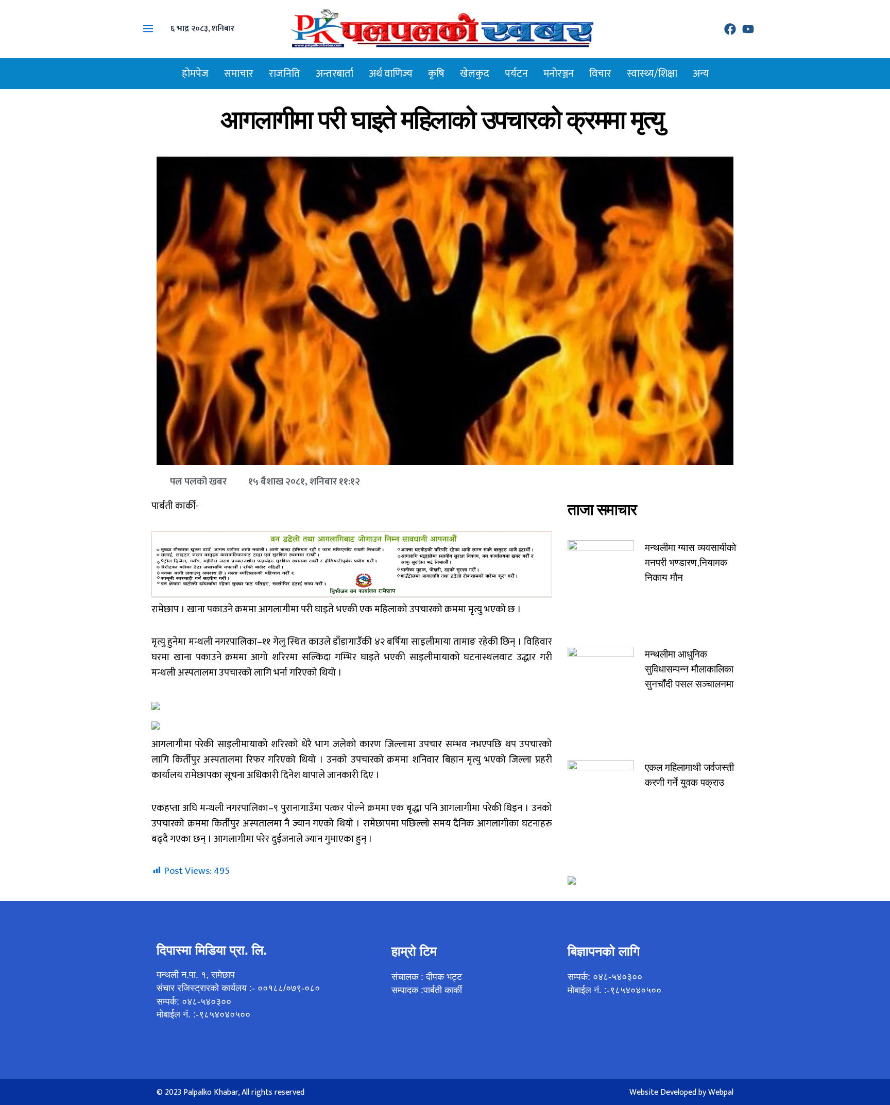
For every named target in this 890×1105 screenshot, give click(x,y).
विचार (600, 73)
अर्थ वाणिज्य (391, 73)
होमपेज (195, 73)
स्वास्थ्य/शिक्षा (652, 73)
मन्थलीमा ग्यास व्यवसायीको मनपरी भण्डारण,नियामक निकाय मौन (690, 562)
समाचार (238, 73)
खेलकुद (474, 73)
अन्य (701, 73)
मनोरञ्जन (558, 73)
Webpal (720, 1092)
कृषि (436, 73)
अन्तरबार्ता (334, 73)
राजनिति (284, 73)
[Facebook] (730, 29)
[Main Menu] (148, 29)
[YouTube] (748, 29)
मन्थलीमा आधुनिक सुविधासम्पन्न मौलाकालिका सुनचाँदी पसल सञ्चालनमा (689, 669)
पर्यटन (516, 73)
